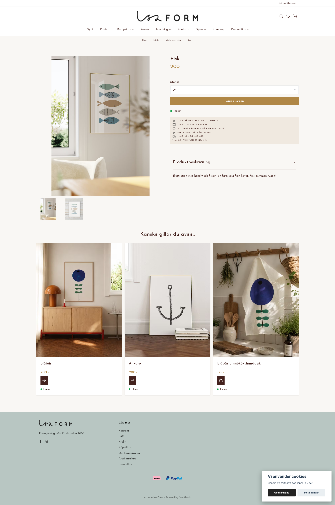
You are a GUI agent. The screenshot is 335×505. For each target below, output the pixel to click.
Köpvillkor (125, 447)
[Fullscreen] (100, 126)
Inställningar (311, 492)
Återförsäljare (127, 458)
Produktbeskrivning (191, 162)
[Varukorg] (295, 16)
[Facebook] (40, 441)
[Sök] (281, 16)
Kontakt (124, 430)
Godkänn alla (281, 492)
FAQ (121, 436)
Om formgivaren (129, 453)
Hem (144, 40)
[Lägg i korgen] (221, 380)
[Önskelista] (288, 16)
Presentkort (126, 464)
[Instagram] (47, 441)
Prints (156, 40)
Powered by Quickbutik (178, 497)
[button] (159, 127)
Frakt (122, 442)
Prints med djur (173, 40)
